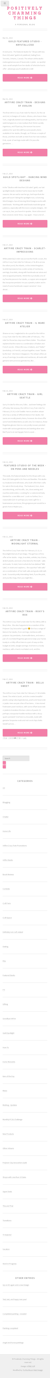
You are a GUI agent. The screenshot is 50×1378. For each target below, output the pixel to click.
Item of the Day (8, 1076)
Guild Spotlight (8, 1033)
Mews (5, 1090)
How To (6, 1047)
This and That (8, 1206)
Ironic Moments (9, 1062)
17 (17, 738)
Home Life (7, 831)
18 (19, 738)
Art (4, 788)
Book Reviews (8, 874)
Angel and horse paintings (13, 1342)
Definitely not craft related (13, 932)
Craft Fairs (7, 903)
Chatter (6, 817)
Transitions (7, 1220)
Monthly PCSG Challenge (12, 1119)
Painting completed (10, 1328)
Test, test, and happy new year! (15, 1299)
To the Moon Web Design (33, 1370)
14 (10, 738)
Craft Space (7, 917)
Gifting (5, 1004)
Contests (6, 889)
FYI (4, 990)
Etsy (4, 961)
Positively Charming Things (25, 13)
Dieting (5, 946)
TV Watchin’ (7, 1235)
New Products (8, 1134)
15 (12, 738)
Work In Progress (9, 1263)
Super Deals (7, 1191)
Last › (25, 738)
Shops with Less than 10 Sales (14, 1177)
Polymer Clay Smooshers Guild (15, 1162)
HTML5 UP (31, 1366)
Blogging (6, 802)
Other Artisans (8, 1148)
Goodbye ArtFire (9, 1018)
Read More (24, 78)
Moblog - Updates (10, 1105)
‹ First (5, 738)
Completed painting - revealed (14, 1314)
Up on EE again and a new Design (16, 1285)
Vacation (6, 1249)
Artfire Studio (8, 860)
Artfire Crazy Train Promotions (15, 845)
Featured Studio (9, 975)
